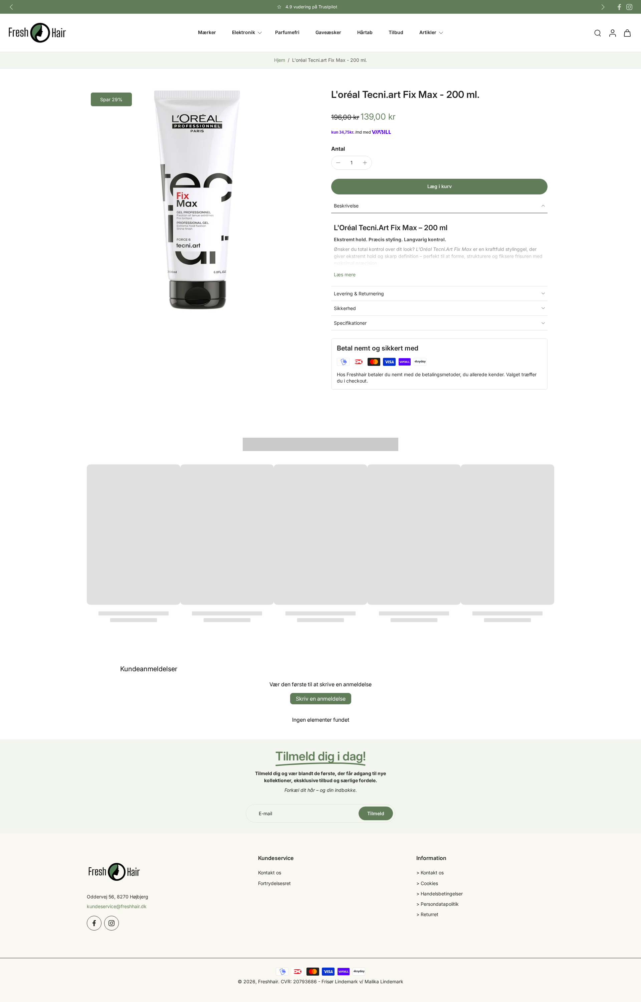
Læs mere (345, 274)
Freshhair (268, 981)
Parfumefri (287, 32)
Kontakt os (269, 872)
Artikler (427, 32)
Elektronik (243, 32)
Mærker (207, 32)
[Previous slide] (11, 7)
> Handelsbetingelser (439, 893)
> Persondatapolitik (437, 904)
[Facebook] (619, 7)
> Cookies (427, 883)
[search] (597, 32)
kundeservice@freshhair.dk (117, 906)
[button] (439, 186)
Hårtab (365, 32)
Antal (338, 148)
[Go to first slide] (603, 7)
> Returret (427, 914)
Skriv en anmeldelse (321, 698)
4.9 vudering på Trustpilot (311, 6)
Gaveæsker (328, 32)
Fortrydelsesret (274, 883)
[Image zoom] (198, 200)
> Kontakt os (430, 872)
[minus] (338, 162)
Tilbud (396, 32)
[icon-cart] (627, 33)
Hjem (279, 60)
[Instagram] (629, 7)
